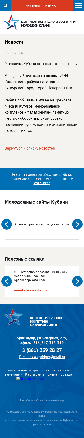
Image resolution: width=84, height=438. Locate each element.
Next (77, 224)
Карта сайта (35, 374)
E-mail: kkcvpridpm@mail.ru (42, 357)
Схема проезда (59, 374)
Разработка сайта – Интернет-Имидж (42, 400)
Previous (6, 224)
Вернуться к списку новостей (30, 148)
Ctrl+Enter (42, 182)
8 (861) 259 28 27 (42, 350)
